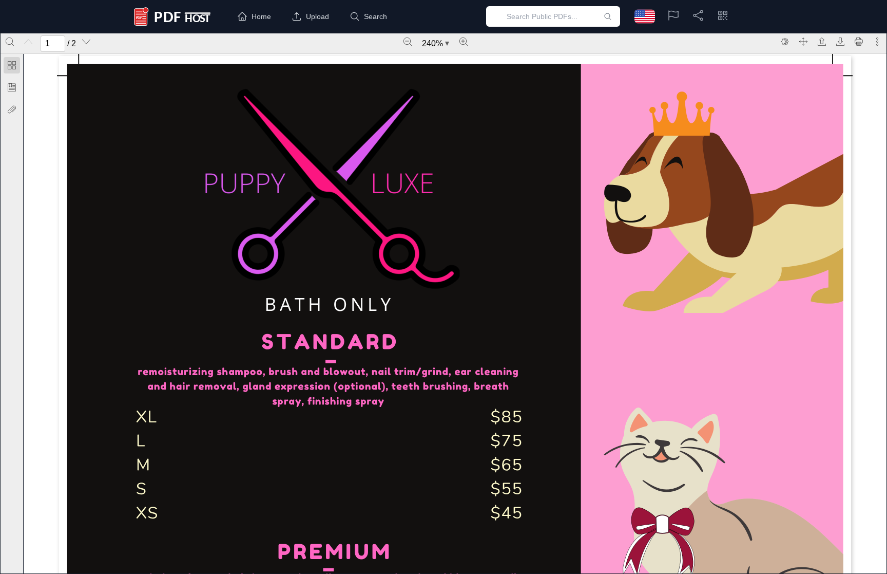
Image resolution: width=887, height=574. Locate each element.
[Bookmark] (12, 87)
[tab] (12, 67)
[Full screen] (803, 41)
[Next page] (86, 41)
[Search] (10, 41)
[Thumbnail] (12, 65)
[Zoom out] (407, 41)
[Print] (859, 41)
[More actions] (877, 41)
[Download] (840, 41)
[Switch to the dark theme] (785, 41)
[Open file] (822, 41)
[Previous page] (28, 41)
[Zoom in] (463, 41)
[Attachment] (12, 109)
